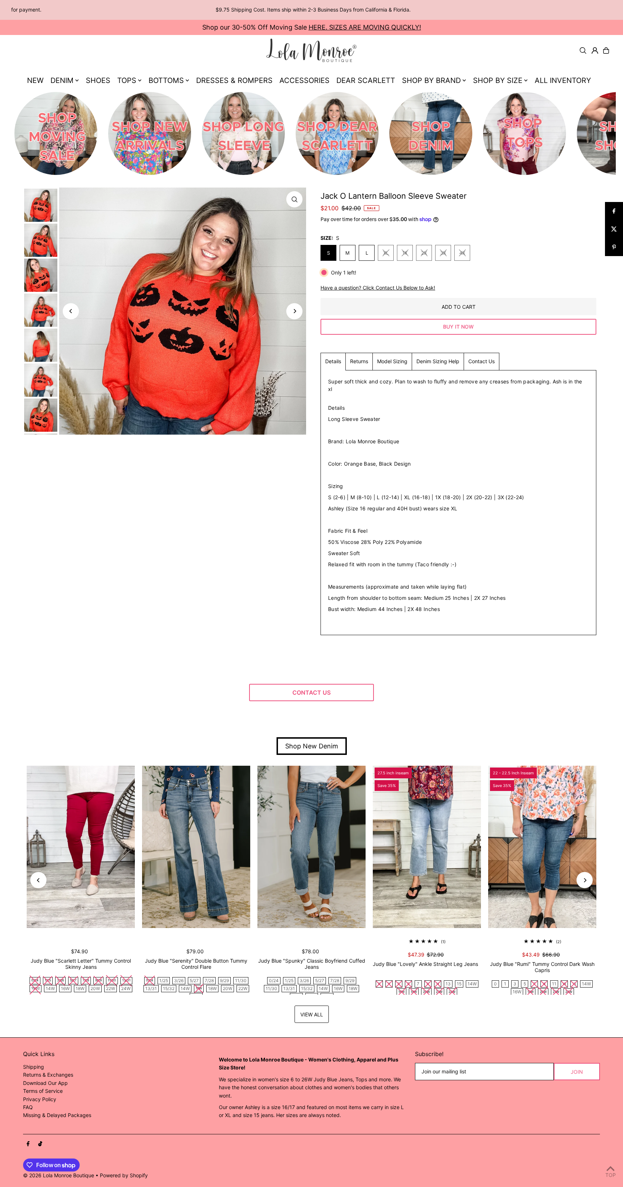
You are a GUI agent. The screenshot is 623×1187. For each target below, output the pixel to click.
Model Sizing (392, 361)
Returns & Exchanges (48, 1075)
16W (65, 988)
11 (554, 983)
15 (459, 983)
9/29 (224, 980)
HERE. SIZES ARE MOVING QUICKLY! (365, 27)
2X (424, 253)
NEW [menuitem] (35, 80)
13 (448, 983)
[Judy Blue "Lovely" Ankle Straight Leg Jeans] (427, 847)
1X (404, 253)
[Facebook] (28, 1144)
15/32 (168, 988)
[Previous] (71, 311)
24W (126, 988)
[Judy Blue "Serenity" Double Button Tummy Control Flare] (196, 847)
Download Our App (45, 1083)
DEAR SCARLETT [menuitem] (365, 80)
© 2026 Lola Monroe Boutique (58, 1175)
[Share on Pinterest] (614, 247)
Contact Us (481, 361)
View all (311, 1014)
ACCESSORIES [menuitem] (304, 80)
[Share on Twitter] (614, 229)
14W (50, 988)
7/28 (209, 980)
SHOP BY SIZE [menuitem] (497, 80)
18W (80, 988)
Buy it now (458, 327)
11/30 (241, 980)
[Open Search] (583, 50)
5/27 (194, 980)
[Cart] (606, 50)
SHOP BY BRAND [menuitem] (431, 80)
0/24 (274, 980)
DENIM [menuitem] (62, 80)
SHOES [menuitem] (98, 80)
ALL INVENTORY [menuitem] (563, 80)
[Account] (595, 50)
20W (95, 988)
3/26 (179, 980)
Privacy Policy (39, 1099)
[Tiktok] (40, 1144)
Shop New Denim (311, 746)
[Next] (294, 311)
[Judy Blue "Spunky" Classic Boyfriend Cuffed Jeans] (311, 847)
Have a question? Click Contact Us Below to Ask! (378, 288)
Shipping (33, 1067)
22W (110, 988)
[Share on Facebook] (614, 211)
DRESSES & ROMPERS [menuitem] (234, 80)
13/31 (151, 988)
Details (333, 361)
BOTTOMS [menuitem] (166, 80)
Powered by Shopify (124, 1175)
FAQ (28, 1107)
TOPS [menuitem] (126, 80)
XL (386, 253)
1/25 (163, 980)
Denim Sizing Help (437, 361)
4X (462, 253)
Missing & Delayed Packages (57, 1115)
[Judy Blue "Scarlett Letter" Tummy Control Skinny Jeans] (81, 847)
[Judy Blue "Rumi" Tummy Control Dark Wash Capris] (542, 847)
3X (443, 253)
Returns (359, 361)
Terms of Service (43, 1091)
